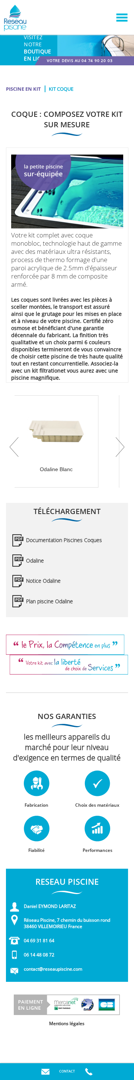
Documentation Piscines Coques (64, 540)
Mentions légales (66, 1023)
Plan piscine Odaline (49, 601)
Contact (67, 1071)
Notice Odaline (43, 580)
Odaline (35, 560)
